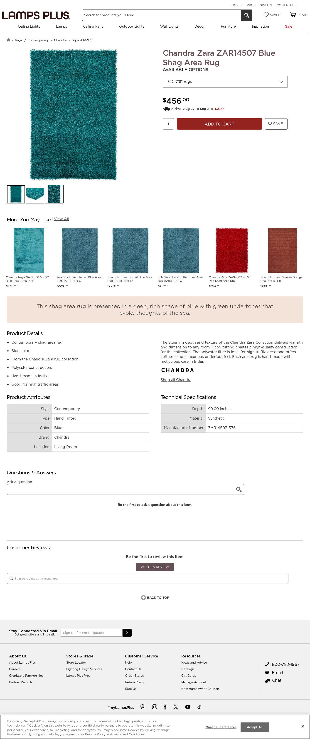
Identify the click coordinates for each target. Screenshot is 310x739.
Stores (236, 5)
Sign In (266, 5)
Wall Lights (169, 26)
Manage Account (193, 682)
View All (61, 218)
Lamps (61, 26)
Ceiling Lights (29, 26)
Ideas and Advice (194, 662)
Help (128, 662)
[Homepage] (8, 40)
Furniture (228, 26)
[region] (155, 727)
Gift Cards (188, 676)
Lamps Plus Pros (78, 676)
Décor (199, 26)
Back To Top (158, 597)
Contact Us (286, 5)
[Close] (303, 726)
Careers (14, 669)
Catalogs (187, 669)
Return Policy (134, 682)
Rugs (18, 40)
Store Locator (76, 662)
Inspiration (260, 26)
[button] (16, 194)
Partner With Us (20, 682)
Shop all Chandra (176, 379)
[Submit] (127, 633)
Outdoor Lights (131, 26)
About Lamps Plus (22, 662)
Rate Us (130, 689)
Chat (276, 680)
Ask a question (19, 482)
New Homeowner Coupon (200, 689)
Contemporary (38, 40)
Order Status (134, 676)
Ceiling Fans (93, 26)
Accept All (255, 727)
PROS (251, 5)
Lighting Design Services (84, 669)
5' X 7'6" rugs (179, 81)
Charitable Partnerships (26, 676)
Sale (288, 26)
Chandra (60, 40)
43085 (219, 108)
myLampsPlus (122, 707)
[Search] (246, 15)
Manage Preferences (221, 727)
